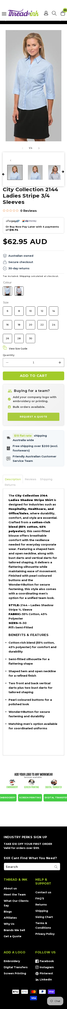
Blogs (8, 911)
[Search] (56, 867)
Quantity (9, 355)
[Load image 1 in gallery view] (14, 172)
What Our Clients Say (16, 903)
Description (13, 479)
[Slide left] (22, 148)
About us (10, 888)
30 (30, 337)
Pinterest (44, 974)
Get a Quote (12, 936)
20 (30, 323)
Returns (10, 485)
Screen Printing (15, 973)
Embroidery (12, 961)
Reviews (30, 479)
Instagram (44, 968)
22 (42, 323)
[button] (54, 13)
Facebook (44, 961)
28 (19, 337)
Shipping (25, 276)
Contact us (43, 892)
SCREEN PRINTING (30, 797)
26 (7, 337)
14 (53, 309)
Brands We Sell (14, 930)
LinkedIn (43, 980)
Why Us (9, 924)
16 (7, 323)
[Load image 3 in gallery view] (55, 172)
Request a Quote (33, 416)
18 (18, 323)
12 (42, 309)
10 (30, 309)
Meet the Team (15, 894)
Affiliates (10, 917)
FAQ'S (39, 898)
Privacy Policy (45, 934)
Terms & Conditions (43, 925)
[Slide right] (39, 148)
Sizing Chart (44, 917)
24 (53, 323)
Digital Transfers (16, 967)
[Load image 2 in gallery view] (35, 172)
